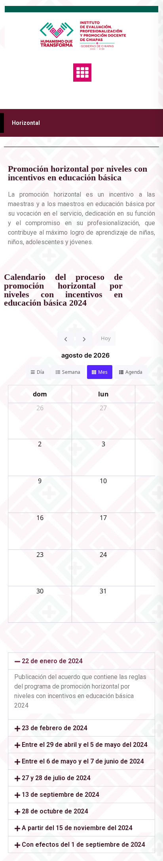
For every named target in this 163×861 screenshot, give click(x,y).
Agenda (133, 372)
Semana (71, 372)
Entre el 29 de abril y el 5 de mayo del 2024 (84, 744)
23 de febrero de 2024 (54, 728)
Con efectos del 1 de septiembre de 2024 (83, 844)
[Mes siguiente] (84, 338)
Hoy (106, 338)
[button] (81, 661)
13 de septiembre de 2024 (60, 794)
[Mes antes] (65, 338)
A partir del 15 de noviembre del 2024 (77, 828)
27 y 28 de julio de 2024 (56, 778)
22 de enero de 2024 (52, 661)
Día (40, 372)
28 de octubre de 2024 (55, 811)
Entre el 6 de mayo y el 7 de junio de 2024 (83, 761)
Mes (103, 372)
